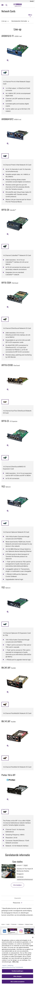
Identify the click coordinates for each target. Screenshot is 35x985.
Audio (7, 924)
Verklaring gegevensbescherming (8, 966)
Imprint (4, 965)
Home (3, 924)
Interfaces (20, 924)
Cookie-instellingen (17, 971)
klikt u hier (15, 962)
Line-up (4, 21)
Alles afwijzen (17, 976)
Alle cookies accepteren (18, 981)
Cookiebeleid (19, 967)
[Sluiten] (33, 937)
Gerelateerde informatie (19, 21)
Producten (14, 924)
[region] (17, 960)
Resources (16, 903)
